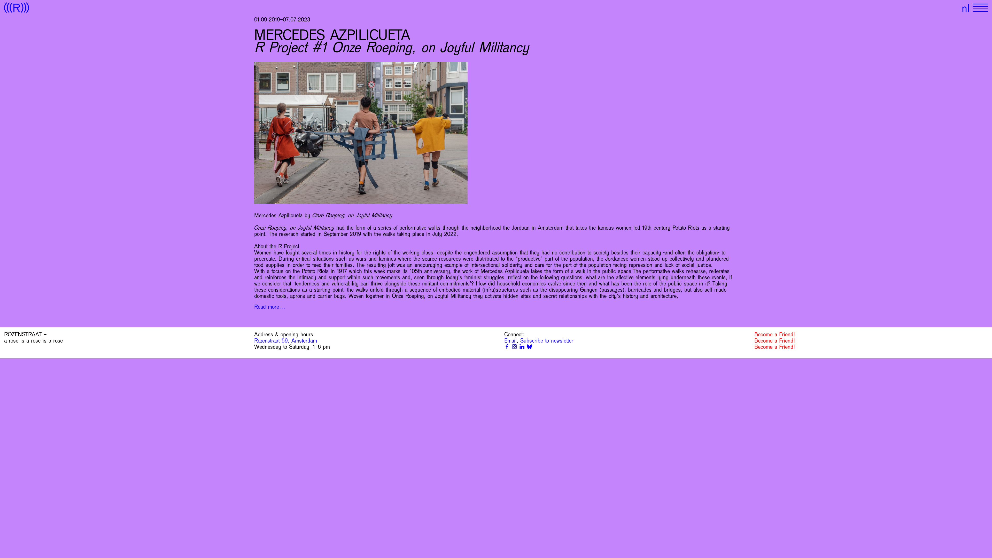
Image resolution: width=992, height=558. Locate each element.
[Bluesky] (529, 346)
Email (510, 341)
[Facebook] (507, 346)
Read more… (269, 307)
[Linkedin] (522, 346)
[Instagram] (514, 346)
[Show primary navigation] (980, 8)
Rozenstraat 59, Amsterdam (285, 341)
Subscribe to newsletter (546, 341)
